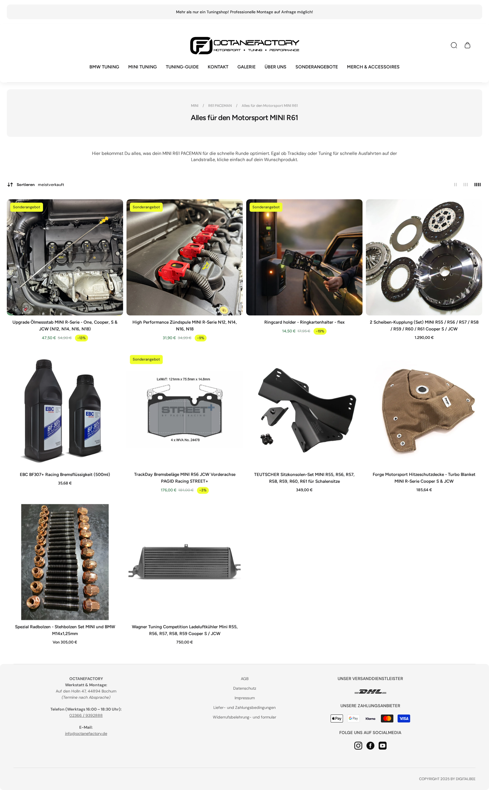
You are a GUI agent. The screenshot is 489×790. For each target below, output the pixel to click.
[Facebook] (370, 745)
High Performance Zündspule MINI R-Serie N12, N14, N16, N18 (184, 325)
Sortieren (40, 184)
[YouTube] (383, 745)
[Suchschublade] (454, 45)
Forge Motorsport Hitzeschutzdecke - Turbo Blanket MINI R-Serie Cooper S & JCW (424, 478)
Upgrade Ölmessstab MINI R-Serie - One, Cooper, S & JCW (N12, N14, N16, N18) (64, 325)
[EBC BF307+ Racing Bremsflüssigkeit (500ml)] (65, 410)
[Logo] (244, 45)
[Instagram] (358, 745)
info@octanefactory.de (86, 733)
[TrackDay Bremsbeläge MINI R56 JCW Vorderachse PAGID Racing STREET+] (184, 410)
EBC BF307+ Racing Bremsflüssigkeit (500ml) (65, 474)
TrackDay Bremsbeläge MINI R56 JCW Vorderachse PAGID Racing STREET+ (184, 478)
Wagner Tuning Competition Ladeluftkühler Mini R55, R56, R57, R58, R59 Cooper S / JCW (185, 630)
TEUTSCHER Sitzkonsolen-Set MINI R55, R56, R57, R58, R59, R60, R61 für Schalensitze (304, 478)
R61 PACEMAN (221, 105)
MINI (195, 105)
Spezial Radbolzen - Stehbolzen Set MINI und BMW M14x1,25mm (65, 630)
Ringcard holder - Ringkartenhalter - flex (304, 322)
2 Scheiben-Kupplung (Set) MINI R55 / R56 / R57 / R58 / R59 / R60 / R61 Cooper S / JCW (424, 325)
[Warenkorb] (467, 45)
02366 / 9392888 (86, 715)
